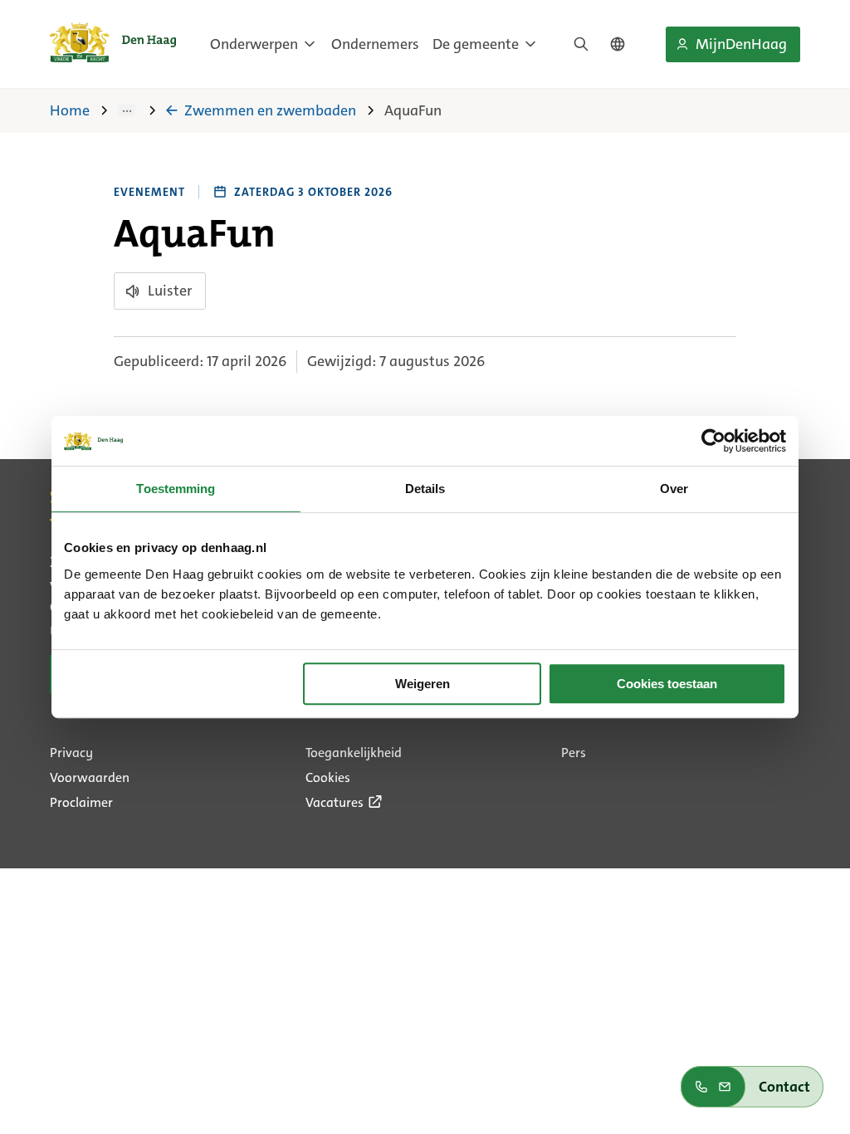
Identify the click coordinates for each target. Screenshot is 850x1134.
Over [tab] (674, 488)
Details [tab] (425, 488)
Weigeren (422, 684)
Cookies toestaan (667, 684)
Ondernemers (375, 44)
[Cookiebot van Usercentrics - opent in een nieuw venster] (713, 440)
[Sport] (139, 110)
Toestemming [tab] (175, 488)
